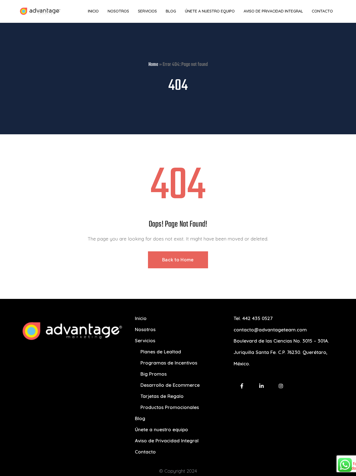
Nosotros (145, 329)
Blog (140, 418)
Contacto (145, 452)
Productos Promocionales (169, 407)
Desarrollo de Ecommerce (170, 385)
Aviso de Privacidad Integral (167, 440)
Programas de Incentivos (168, 363)
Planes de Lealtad (160, 351)
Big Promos (153, 374)
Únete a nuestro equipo (161, 429)
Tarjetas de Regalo (162, 396)
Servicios (145, 340)
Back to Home (178, 260)
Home (153, 65)
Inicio (141, 318)
